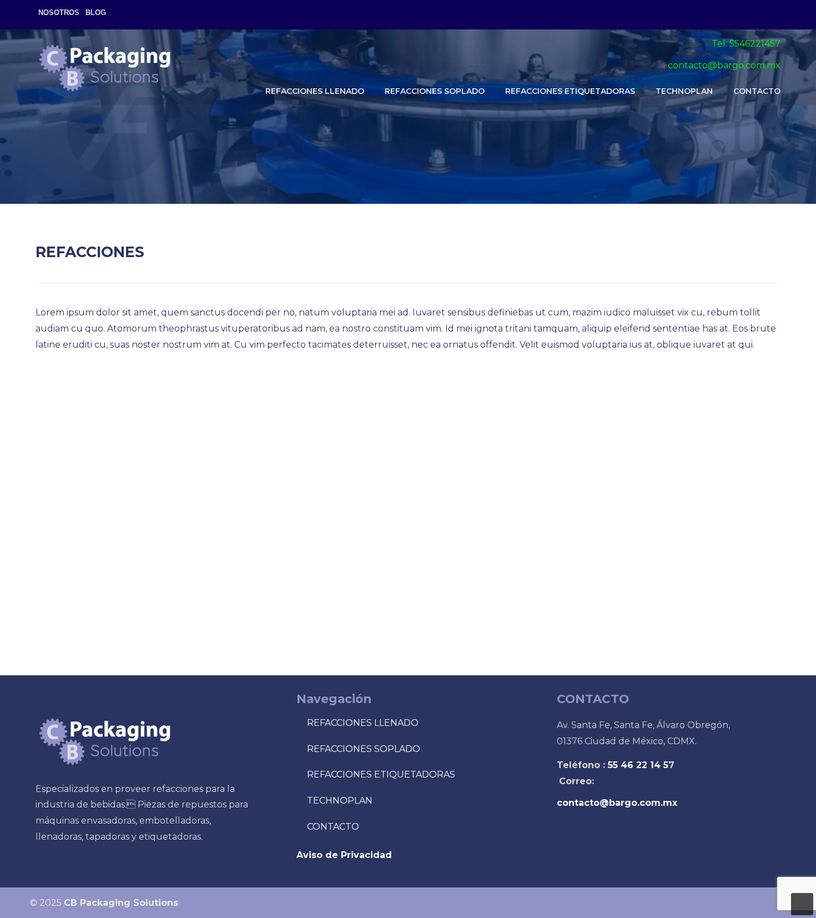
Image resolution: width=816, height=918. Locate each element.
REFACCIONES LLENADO (363, 723)
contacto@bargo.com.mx (724, 65)
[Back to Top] (802, 904)
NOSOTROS (58, 12)
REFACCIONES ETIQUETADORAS (381, 774)
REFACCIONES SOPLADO (363, 749)
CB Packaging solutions (105, 67)
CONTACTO (333, 826)
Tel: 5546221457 (746, 43)
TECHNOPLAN (339, 800)
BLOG (95, 12)
